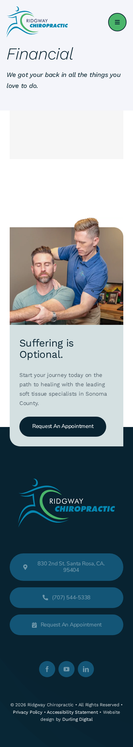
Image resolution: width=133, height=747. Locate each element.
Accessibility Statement (72, 712)
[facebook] (47, 669)
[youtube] (66, 669)
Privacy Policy (27, 712)
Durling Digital (77, 719)
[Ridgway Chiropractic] (37, 9)
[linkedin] (86, 669)
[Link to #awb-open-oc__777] (117, 22)
